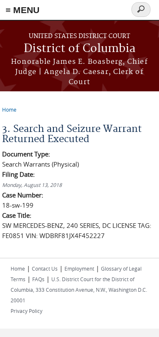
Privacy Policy (26, 310)
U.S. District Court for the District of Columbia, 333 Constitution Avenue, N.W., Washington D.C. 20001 (79, 290)
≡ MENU (22, 10)
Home (9, 109)
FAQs (38, 279)
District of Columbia (80, 49)
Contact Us (45, 268)
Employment (79, 268)
